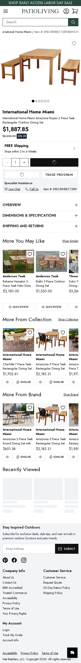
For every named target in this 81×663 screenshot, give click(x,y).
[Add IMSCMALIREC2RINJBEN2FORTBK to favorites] (62, 332)
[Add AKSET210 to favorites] (62, 254)
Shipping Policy (52, 593)
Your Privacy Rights (14, 613)
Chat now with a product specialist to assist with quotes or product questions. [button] (48, 641)
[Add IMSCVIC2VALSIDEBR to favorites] (29, 407)
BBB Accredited (12, 588)
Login (6, 630)
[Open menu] (6, 11)
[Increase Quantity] (24, 162)
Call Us (34, 189)
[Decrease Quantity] (7, 162)
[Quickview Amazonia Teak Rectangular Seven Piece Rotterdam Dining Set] (73, 457)
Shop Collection (68, 319)
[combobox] (35, 22)
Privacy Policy (11, 603)
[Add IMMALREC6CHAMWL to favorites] (29, 332)
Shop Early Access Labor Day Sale (40, 2)
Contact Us (9, 582)
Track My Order (13, 635)
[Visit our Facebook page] (14, 560)
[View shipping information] (40, 148)
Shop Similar (70, 241)
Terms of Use (11, 608)
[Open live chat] (72, 653)
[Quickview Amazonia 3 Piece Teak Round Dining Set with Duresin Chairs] (7, 457)
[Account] (66, 11)
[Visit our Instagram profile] (24, 560)
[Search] (73, 22)
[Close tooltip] (74, 639)
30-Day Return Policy (56, 588)
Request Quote (52, 582)
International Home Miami (28, 112)
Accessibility (10, 598)
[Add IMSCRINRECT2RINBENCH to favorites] (74, 43)
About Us (8, 577)
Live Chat (14, 189)
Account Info (11, 640)
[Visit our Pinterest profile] (5, 560)
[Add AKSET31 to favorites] (29, 254)
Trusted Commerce (15, 593)
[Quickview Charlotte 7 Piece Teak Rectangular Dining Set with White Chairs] (7, 382)
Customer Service (54, 577)
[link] (74, 11)
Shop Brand (71, 394)
